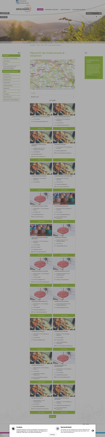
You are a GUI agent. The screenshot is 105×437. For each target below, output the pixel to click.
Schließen (52, 434)
